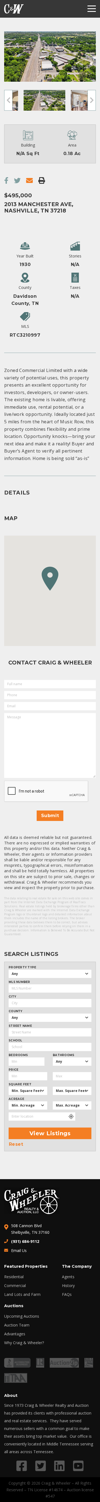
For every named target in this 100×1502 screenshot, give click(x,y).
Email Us (19, 1250)
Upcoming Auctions (21, 1316)
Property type (22, 967)
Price (13, 1069)
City (12, 996)
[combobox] (50, 974)
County (15, 1011)
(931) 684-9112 (25, 1241)
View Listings (50, 1133)
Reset (16, 1144)
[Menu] (92, 9)
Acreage (16, 1099)
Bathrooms (63, 1055)
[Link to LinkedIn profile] (59, 1466)
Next (92, 100)
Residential (14, 1277)
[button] (50, 578)
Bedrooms (18, 1055)
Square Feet (20, 1084)
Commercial (15, 1286)
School (15, 1040)
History (68, 1286)
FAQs (67, 1294)
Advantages (14, 1334)
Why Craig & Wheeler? (24, 1343)
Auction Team (16, 1325)
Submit (50, 815)
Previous (8, 100)
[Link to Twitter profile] (40, 1466)
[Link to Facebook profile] (21, 1466)
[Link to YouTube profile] (78, 1466)
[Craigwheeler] (14, 9)
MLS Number (19, 982)
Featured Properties (26, 1266)
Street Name (20, 1026)
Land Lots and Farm (22, 1294)
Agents (68, 1277)
